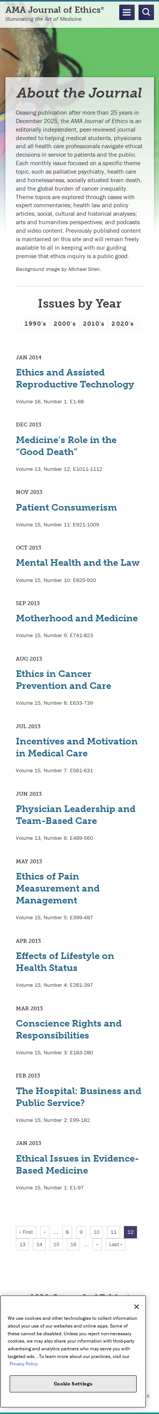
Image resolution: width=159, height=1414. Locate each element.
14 (41, 1244)
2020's (123, 323)
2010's (94, 323)
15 (58, 1244)
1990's (35, 323)
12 (132, 1233)
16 (75, 1244)
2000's (65, 323)
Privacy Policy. (24, 1363)
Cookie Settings (73, 1383)
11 (115, 1231)
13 (24, 1244)
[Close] (136, 1306)
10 (98, 1231)
